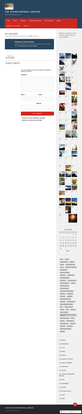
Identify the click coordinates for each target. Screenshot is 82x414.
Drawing (23, 21)
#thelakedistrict (65, 299)
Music (72, 318)
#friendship (63, 269)
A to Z (63, 348)
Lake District (64, 312)
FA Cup (62, 309)
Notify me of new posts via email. (32, 120)
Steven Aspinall (25, 36)
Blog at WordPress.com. (12, 410)
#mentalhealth (64, 283)
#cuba (62, 264)
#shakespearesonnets (66, 291)
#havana (62, 275)
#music (73, 283)
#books (72, 261)
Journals (63, 370)
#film (61, 267)
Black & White (69, 307)
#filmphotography (71, 267)
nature (62, 320)
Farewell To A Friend (13, 26)
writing (62, 331)
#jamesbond (70, 275)
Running (26, 26)
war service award (65, 328)
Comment (24, 74)
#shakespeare (64, 288)
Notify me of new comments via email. (33, 118)
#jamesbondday (64, 277)
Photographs (49, 21)
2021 (61, 307)
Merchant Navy (64, 318)
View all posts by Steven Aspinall (27, 46)
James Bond (64, 366)
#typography (71, 301)
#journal (63, 280)
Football (73, 309)
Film (67, 309)
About (15, 21)
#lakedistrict (72, 280)
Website (39, 103)
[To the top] (75, 405)
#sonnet (62, 293)
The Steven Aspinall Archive (22, 12)
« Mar (67, 251)
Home (8, 21)
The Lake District (66, 391)
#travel (62, 301)
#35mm (67, 259)
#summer (69, 296)
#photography (64, 285)
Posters (72, 323)
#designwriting (70, 264)
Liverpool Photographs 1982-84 (66, 375)
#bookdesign (64, 261)
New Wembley (70, 320)
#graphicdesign (64, 272)
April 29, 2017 (12, 36)
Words (59, 21)
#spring (62, 296)
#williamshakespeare (66, 304)
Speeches (69, 326)
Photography (64, 323)
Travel (63, 395)
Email (40, 94)
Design (63, 351)
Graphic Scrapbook (35, 21)
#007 (61, 259)
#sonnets (70, 293)
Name (23, 94)
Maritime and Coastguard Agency (67, 315)
